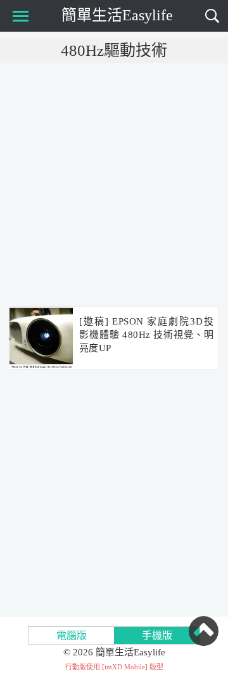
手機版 (157, 635)
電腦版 (71, 635)
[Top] (203, 630)
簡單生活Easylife (117, 15)
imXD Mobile (124, 667)
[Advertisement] (114, 184)
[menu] (18, 16)
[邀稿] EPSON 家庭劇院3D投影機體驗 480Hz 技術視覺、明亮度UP (146, 334)
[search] (212, 16)
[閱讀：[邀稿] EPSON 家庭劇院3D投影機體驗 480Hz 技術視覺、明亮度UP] (41, 338)
